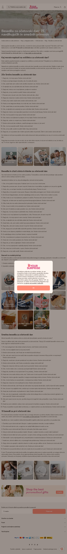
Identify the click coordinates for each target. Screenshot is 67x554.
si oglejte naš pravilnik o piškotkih (33, 283)
